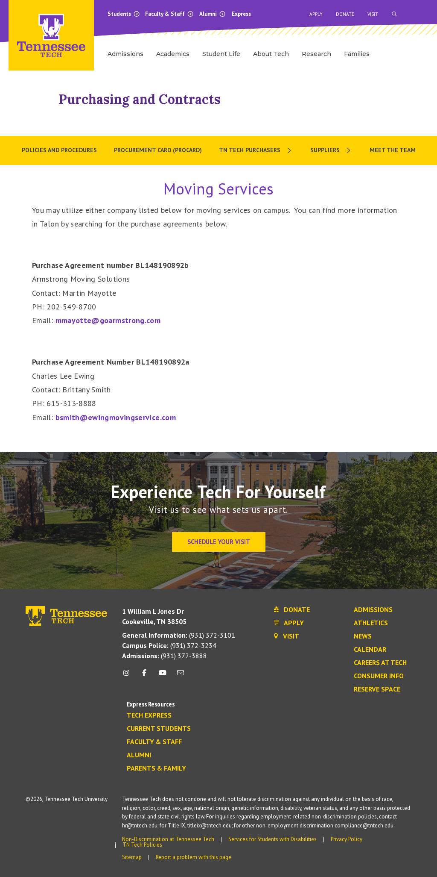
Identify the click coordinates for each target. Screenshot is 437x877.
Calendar (370, 649)
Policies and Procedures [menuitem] (59, 150)
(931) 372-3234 (169, 645)
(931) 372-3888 (164, 655)
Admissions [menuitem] (125, 54)
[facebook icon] (144, 676)
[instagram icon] (128, 676)
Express (241, 14)
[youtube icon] (163, 676)
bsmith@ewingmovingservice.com (115, 417)
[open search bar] (394, 14)
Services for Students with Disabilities (272, 839)
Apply (316, 14)
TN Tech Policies (142, 844)
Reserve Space (377, 689)
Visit (372, 14)
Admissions (373, 610)
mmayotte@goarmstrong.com (108, 320)
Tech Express (149, 715)
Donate (345, 14)
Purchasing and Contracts (140, 99)
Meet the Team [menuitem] (393, 150)
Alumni (208, 14)
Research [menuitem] (316, 54)
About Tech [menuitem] (271, 54)
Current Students (159, 729)
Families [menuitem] (357, 54)
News (363, 636)
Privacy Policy (346, 839)
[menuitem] (256, 150)
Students (120, 14)
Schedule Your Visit (218, 542)
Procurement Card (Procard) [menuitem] (158, 150)
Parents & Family (156, 768)
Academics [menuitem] (172, 54)
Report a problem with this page (193, 857)
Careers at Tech (380, 663)
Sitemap (132, 857)
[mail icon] (180, 676)
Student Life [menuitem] (221, 54)
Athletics (371, 623)
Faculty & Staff (165, 14)
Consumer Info (379, 676)
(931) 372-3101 (178, 635)
